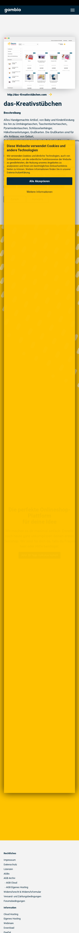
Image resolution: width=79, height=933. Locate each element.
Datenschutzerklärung (18, 172)
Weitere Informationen (40, 191)
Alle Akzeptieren (39, 181)
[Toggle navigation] (72, 10)
